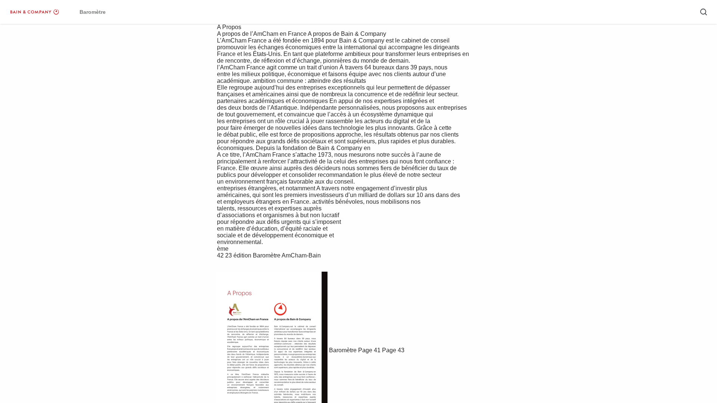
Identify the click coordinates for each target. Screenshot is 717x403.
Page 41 (369, 350)
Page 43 (393, 350)
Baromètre (343, 350)
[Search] (703, 11)
